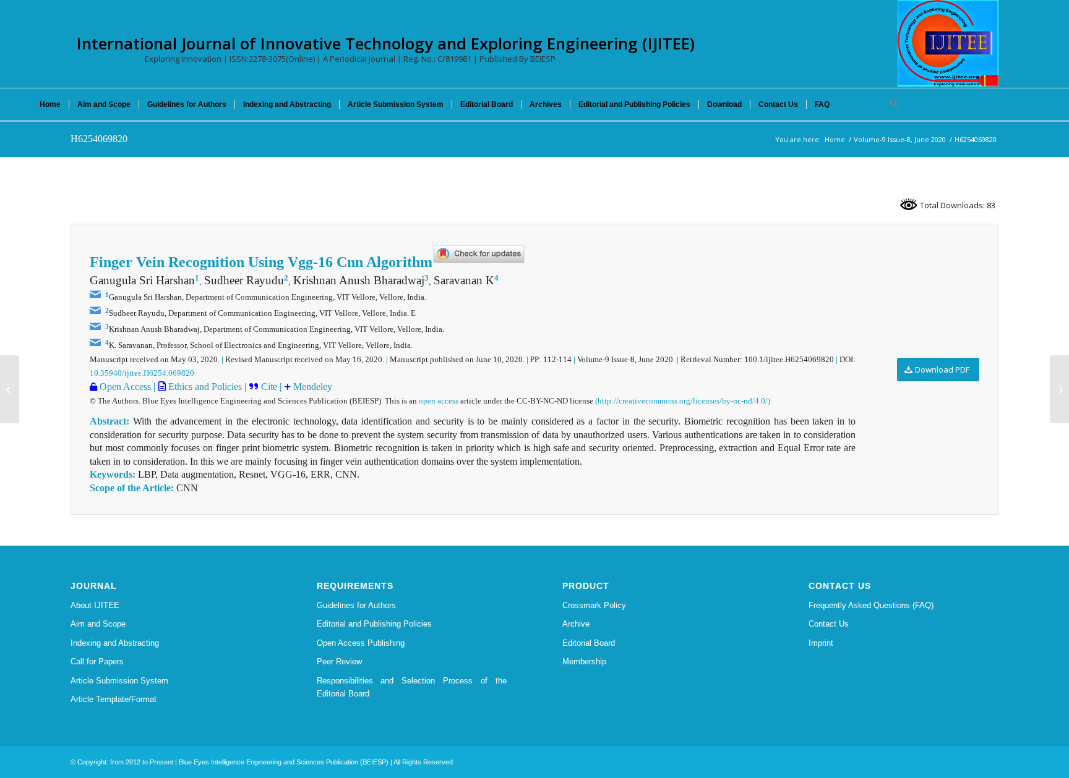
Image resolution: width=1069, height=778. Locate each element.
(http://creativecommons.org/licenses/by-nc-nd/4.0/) (682, 400)
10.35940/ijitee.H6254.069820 (142, 373)
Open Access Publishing (361, 643)
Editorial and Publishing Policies (374, 623)
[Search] (890, 104)
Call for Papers (97, 661)
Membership (584, 661)
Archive (576, 623)
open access (438, 400)
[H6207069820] (9, 389)
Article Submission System (119, 680)
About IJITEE (95, 605)
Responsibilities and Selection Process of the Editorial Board (412, 687)
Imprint (821, 643)
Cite (269, 386)
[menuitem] (50, 104)
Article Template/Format (114, 699)
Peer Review (339, 661)
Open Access (124, 386)
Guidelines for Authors (356, 605)
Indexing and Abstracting (115, 643)
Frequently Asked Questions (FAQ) (871, 605)
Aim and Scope (98, 623)
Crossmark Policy (594, 605)
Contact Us (829, 623)
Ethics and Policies (204, 386)
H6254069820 (99, 138)
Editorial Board (588, 643)
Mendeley (311, 386)
